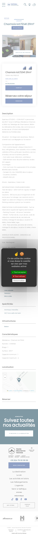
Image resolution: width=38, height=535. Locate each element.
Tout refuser (19, 276)
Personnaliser (19, 281)
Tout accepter (20, 272)
